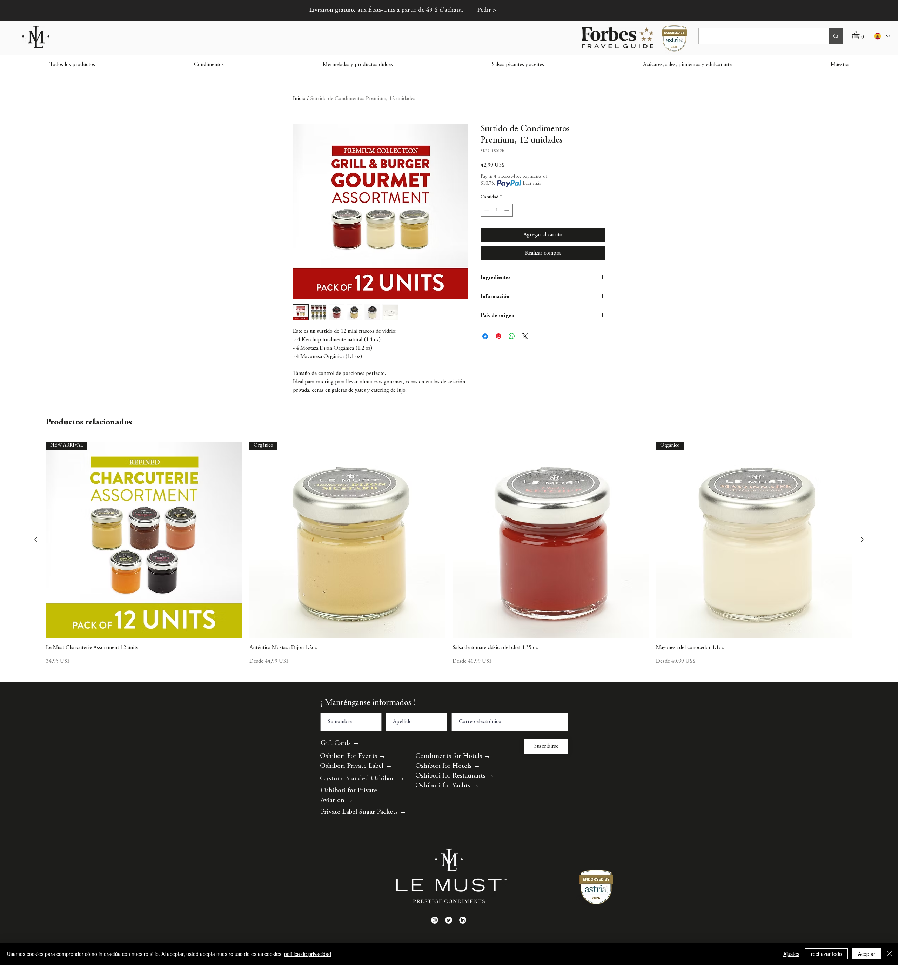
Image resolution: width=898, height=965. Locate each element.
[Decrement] (486, 210)
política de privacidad (307, 953)
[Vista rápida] (551, 540)
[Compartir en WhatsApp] (512, 336)
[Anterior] (36, 539)
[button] (860, 35)
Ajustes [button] (791, 953)
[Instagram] (434, 920)
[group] (449, 562)
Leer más (532, 183)
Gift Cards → (340, 743)
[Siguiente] (862, 539)
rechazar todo (826, 953)
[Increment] (507, 210)
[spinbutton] (496, 210)
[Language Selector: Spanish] (881, 36)
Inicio (299, 98)
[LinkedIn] (462, 920)
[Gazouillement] (448, 920)
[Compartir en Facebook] (485, 336)
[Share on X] (525, 336)
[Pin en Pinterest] (498, 336)
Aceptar (866, 953)
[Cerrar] (889, 953)
